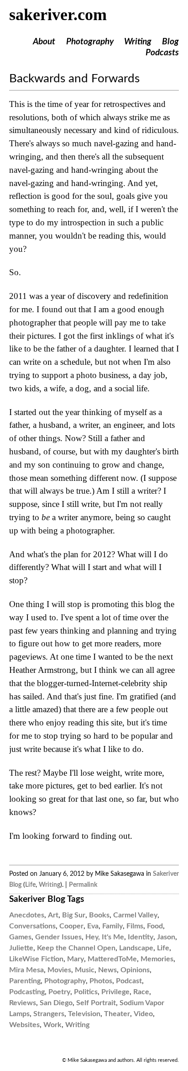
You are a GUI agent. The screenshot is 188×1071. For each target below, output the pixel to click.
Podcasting (27, 992)
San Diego (56, 1003)
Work (52, 1024)
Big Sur (73, 915)
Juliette (21, 948)
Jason (166, 937)
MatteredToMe (112, 959)
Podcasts (162, 52)
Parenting (25, 981)
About (44, 41)
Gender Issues (58, 937)
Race (141, 992)
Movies (59, 970)
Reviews (22, 1003)
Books (99, 915)
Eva (93, 926)
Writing (137, 41)
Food (155, 926)
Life (30, 884)
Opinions (135, 970)
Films (134, 926)
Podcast (129, 981)
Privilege (115, 992)
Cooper (71, 926)
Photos (100, 981)
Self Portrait (96, 1003)
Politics (86, 992)
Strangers (48, 1014)
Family (112, 926)
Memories (157, 959)
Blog (170, 41)
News (107, 970)
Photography (90, 41)
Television (84, 1014)
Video (143, 1014)
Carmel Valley (135, 915)
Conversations (32, 926)
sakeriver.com (58, 14)
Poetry (59, 992)
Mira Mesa (26, 970)
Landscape (136, 948)
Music (84, 970)
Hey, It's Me (104, 937)
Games (20, 937)
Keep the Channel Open (76, 948)
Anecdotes (26, 915)
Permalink (83, 884)
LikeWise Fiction (36, 959)
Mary (75, 959)
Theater (117, 1014)
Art (53, 915)
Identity (140, 937)
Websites (24, 1024)
